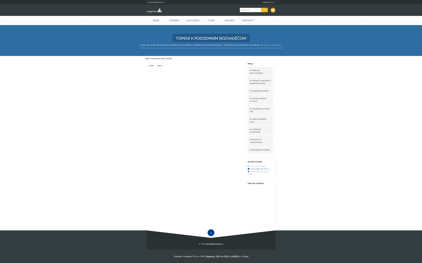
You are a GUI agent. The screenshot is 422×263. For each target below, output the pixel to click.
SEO (218, 256)
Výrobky (152, 45)
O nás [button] (211, 20)
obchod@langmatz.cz (157, 2)
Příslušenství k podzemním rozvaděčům (243, 45)
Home (156, 20)
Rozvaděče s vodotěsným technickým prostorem (202, 45)
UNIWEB (234, 256)
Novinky (230, 20)
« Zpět (151, 66)
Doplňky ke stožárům (261, 150)
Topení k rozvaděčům (272, 45)
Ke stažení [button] (193, 20)
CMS (226, 256)
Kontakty (248, 20)
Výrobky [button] (174, 20)
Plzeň (246, 256)
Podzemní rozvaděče (169, 45)
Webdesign (210, 256)
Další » (160, 66)
